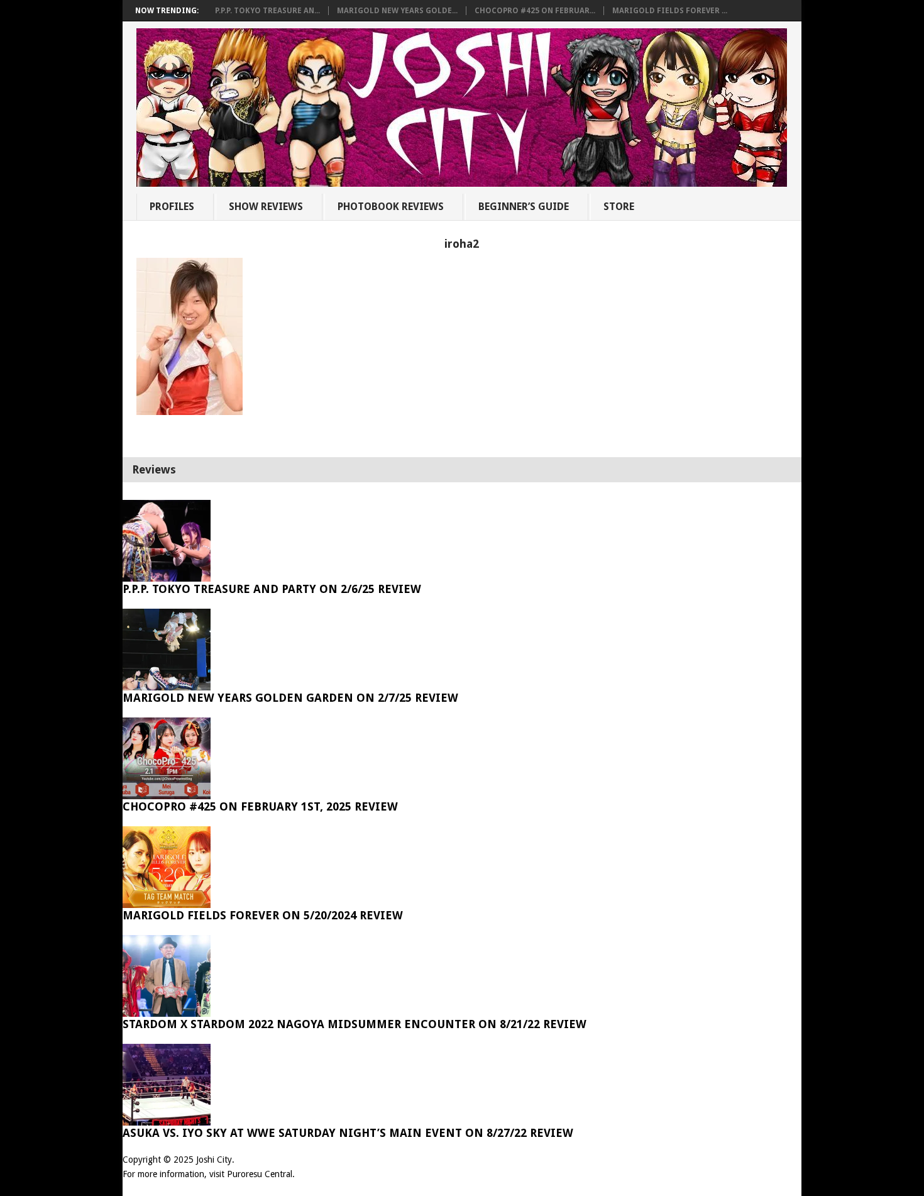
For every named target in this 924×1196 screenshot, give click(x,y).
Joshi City (214, 1159)
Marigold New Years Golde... (397, 10)
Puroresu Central (259, 1174)
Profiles (172, 207)
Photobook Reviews (391, 207)
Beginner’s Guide (523, 207)
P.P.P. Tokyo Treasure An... (267, 10)
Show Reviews (266, 207)
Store (618, 207)
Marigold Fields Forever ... (669, 10)
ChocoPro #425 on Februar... (535, 10)
